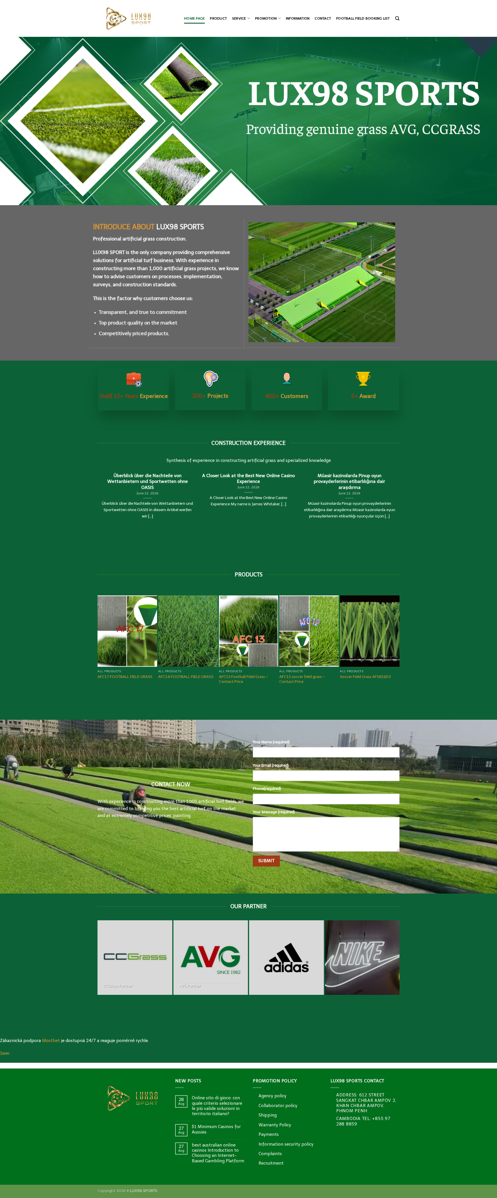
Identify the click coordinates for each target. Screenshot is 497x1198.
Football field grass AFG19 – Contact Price (367, 511)
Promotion (266, 18)
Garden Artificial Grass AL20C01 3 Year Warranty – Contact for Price (250, 513)
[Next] (400, 462)
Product (218, 18)
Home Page (194, 18)
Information (298, 18)
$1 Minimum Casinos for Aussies (216, 961)
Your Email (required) (271, 597)
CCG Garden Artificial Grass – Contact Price (126, 511)
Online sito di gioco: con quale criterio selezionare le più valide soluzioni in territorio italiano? (217, 937)
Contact (323, 18)
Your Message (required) (274, 643)
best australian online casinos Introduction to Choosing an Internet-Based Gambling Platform (218, 984)
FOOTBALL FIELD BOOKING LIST (363, 18)
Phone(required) (267, 620)
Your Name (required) (271, 573)
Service (239, 18)
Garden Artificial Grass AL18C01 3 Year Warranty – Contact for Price (312, 511)
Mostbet (51, 872)
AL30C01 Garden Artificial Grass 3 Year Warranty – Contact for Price (189, 513)
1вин (4, 884)
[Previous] (97, 462)
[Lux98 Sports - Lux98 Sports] (136, 18)
